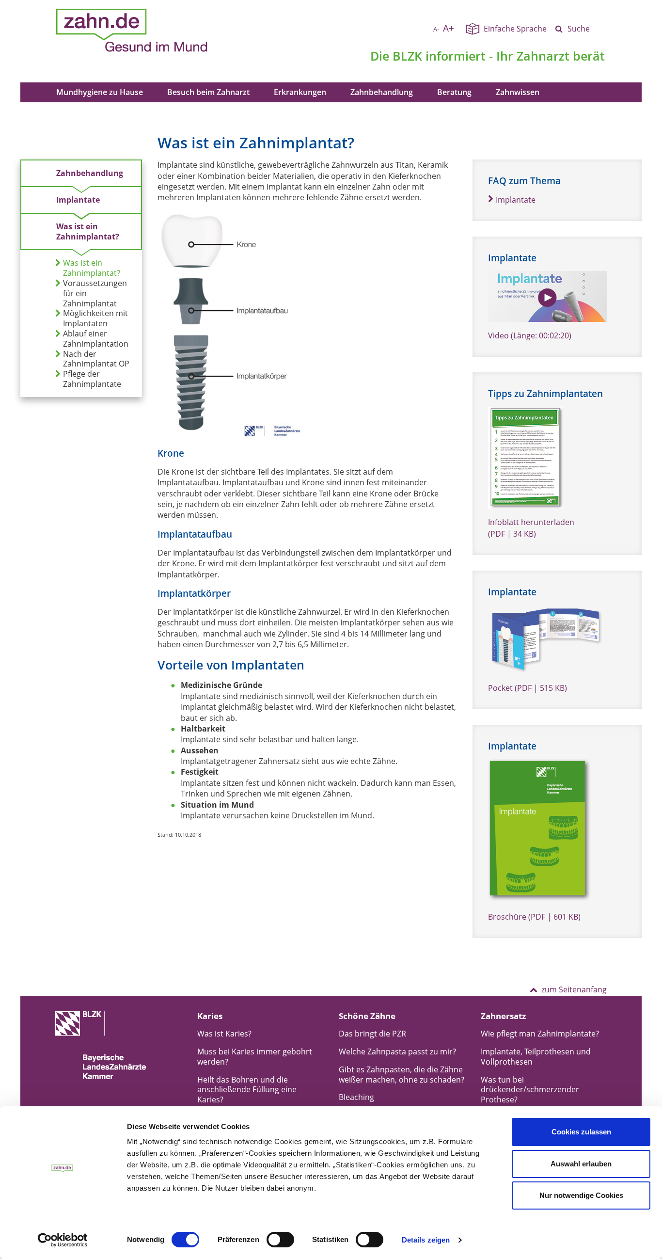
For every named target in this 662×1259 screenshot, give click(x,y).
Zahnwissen (517, 92)
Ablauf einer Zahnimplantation (95, 339)
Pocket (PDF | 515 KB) (527, 688)
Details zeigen (426, 1240)
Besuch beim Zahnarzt (208, 92)
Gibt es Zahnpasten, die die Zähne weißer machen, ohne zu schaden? (401, 1074)
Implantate (78, 199)
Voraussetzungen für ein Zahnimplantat (95, 293)
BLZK (407, 56)
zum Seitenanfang (574, 989)
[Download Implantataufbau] (230, 324)
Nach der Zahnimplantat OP (96, 359)
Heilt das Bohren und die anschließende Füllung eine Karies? (247, 1089)
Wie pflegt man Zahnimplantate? (540, 1033)
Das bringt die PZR (372, 1033)
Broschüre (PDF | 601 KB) (534, 916)
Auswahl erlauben (581, 1164)
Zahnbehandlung (381, 92)
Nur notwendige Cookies (581, 1195)
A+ (448, 27)
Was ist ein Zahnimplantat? (87, 231)
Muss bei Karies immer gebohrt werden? (254, 1056)
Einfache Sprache (515, 28)
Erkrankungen (300, 92)
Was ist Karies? (224, 1033)
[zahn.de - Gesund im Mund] (165, 30)
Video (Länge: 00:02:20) (529, 335)
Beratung (454, 92)
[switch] (280, 1239)
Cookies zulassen (581, 1132)
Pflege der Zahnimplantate (92, 379)
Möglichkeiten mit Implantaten (95, 318)
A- (436, 29)
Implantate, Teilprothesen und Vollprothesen (536, 1056)
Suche (578, 28)
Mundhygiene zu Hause (99, 92)
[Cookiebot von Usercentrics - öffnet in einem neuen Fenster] (62, 1240)
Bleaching (356, 1097)
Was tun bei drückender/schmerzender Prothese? (530, 1089)
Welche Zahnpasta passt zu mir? (397, 1051)
